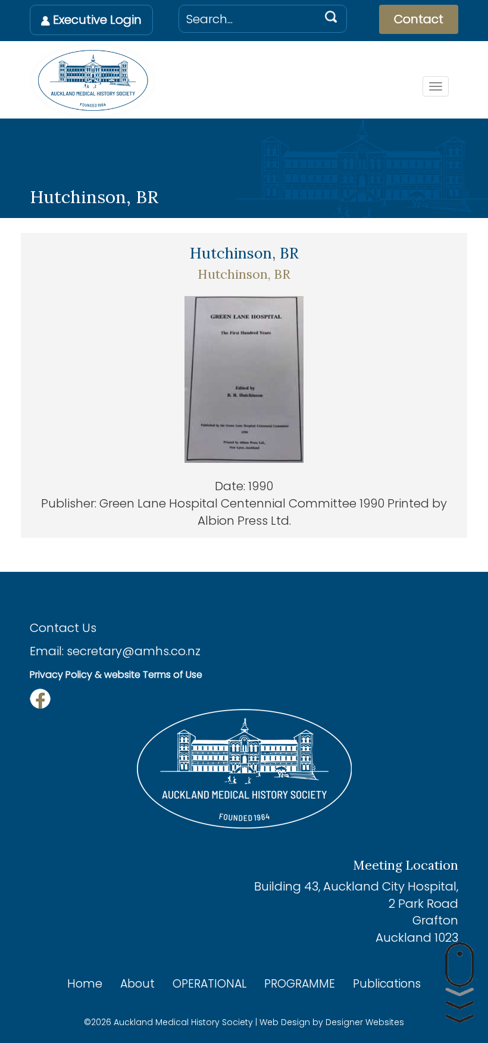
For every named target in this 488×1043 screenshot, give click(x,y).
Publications (387, 984)
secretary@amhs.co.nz (134, 651)
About (137, 984)
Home (84, 984)
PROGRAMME (299, 984)
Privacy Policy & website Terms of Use (116, 674)
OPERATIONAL (209, 984)
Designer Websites (365, 1022)
